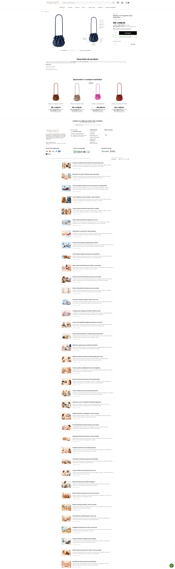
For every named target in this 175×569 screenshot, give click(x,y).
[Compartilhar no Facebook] (68, 50)
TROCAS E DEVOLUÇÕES (94, 143)
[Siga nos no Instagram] (106, 135)
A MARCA (92, 133)
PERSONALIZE (94, 135)
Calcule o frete (117, 41)
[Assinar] (99, 125)
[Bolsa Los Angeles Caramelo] (56, 97)
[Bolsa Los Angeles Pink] (98, 97)
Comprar (128, 33)
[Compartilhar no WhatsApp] (70, 50)
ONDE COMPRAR (94, 137)
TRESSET (115, 14)
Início (42, 11)
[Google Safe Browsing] (86, 151)
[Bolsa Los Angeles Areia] (77, 97)
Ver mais (56, 102)
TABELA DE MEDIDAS (93, 140)
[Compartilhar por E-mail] (74, 50)
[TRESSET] (52, 2)
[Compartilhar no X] (72, 50)
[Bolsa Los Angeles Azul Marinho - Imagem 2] (93, 30)
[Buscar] (113, 2)
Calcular (133, 44)
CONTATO (92, 132)
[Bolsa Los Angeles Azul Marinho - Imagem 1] (58, 30)
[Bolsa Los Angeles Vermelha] (119, 97)
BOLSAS (47, 11)
